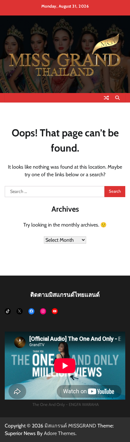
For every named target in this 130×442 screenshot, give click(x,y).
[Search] (117, 98)
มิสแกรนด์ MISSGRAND (70, 426)
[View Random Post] (106, 98)
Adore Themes (59, 433)
